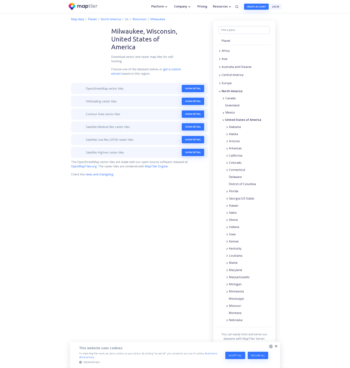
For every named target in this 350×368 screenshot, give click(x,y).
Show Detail (193, 88)
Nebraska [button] (235, 320)
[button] (150, 362)
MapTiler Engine (156, 166)
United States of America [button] (243, 120)
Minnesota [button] (236, 291)
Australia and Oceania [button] (236, 67)
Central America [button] (232, 75)
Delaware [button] (235, 177)
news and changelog (99, 174)
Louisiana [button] (235, 256)
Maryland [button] (235, 270)
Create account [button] (256, 6)
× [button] (276, 346)
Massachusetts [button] (239, 277)
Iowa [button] (232, 234)
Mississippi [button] (236, 299)
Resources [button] (220, 6)
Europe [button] (227, 83)
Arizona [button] (234, 141)
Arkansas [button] (235, 148)
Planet (92, 19)
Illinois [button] (233, 220)
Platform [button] (157, 6)
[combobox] (271, 346)
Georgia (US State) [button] (241, 198)
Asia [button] (224, 59)
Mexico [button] (230, 112)
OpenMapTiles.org (84, 166)
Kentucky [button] (235, 248)
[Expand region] (220, 51)
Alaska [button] (233, 134)
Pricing (202, 6)
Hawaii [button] (233, 206)
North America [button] (232, 91)
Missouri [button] (235, 306)
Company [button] (180, 6)
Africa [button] (226, 51)
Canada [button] (230, 98)
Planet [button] (225, 41)
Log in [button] (275, 6)
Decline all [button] (258, 355)
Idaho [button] (233, 213)
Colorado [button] (235, 163)
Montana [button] (235, 313)
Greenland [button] (232, 105)
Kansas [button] (234, 241)
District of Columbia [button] (242, 184)
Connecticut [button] (237, 170)
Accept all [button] (235, 355)
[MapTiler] (83, 7)
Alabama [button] (235, 127)
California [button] (235, 156)
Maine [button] (233, 263)
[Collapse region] (220, 91)
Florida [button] (233, 191)
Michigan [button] (235, 284)
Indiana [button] (234, 227)
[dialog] (175, 355)
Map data (77, 19)
